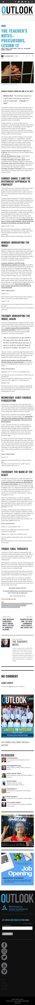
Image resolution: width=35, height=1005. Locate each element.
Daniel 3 (22, 603)
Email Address (6, 925)
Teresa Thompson (6, 607)
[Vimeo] (25, 1)
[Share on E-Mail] (32, 56)
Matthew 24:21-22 (14, 520)
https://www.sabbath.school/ (17, 596)
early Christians (28, 603)
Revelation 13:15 (24, 347)
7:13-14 (12, 226)
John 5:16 (13, 534)
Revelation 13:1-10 (7, 507)
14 (13, 372)
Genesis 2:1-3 (5, 526)
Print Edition (5, 986)
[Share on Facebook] (24, 56)
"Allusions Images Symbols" (8, 603)
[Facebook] (15, 1)
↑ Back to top (17, 1002)
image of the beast (6, 605)
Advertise (4, 989)
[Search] (3, 1)
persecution (23, 605)
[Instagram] (18, 1)
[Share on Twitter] (27, 56)
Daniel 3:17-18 (5, 301)
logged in (11, 686)
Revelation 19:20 (24, 372)
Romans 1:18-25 (5, 352)
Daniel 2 (17, 603)
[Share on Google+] (29, 56)
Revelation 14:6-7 (6, 487)
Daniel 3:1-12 (4, 293)
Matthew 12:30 (5, 383)
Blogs (3, 26)
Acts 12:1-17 (4, 457)
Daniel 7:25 (30, 513)
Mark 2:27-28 (23, 534)
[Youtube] (28, 1)
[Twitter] (22, 1)
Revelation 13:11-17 (6, 372)
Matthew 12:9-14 (6, 534)
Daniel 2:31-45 (5, 226)
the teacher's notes (15, 607)
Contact (3, 983)
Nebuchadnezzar (15, 605)
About (3, 980)
